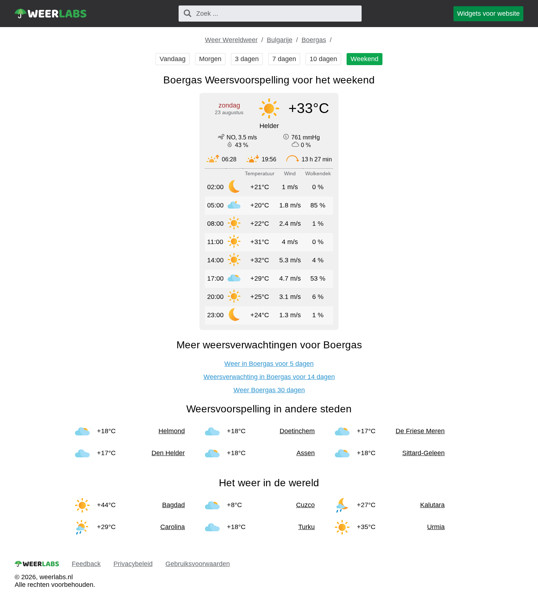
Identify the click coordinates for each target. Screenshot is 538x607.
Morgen (210, 59)
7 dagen (284, 59)
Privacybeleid (133, 563)
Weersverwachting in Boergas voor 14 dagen (269, 377)
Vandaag (173, 59)
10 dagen (323, 59)
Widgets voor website (488, 13)
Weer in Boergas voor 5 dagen (269, 363)
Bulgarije (279, 40)
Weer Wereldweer (231, 40)
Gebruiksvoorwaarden (197, 563)
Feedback (86, 563)
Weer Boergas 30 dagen (269, 390)
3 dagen (247, 59)
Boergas (314, 40)
